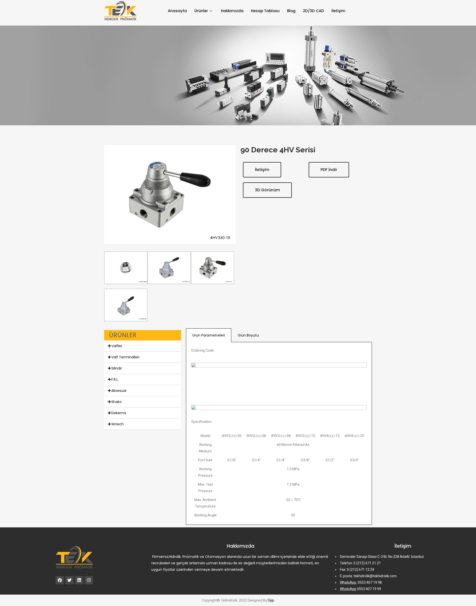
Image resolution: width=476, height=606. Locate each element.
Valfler (116, 345)
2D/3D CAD (313, 10)
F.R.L (114, 379)
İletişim (338, 10)
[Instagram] (89, 580)
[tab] (142, 346)
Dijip (271, 600)
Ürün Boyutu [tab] (248, 335)
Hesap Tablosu (265, 10)
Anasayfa (177, 10)
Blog (291, 10)
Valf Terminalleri (125, 357)
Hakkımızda (232, 10)
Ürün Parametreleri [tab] (208, 335)
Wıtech (117, 424)
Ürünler (201, 10)
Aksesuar (119, 390)
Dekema (118, 412)
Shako (116, 401)
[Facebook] (60, 580)
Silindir (116, 368)
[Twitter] (69, 580)
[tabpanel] (279, 433)
